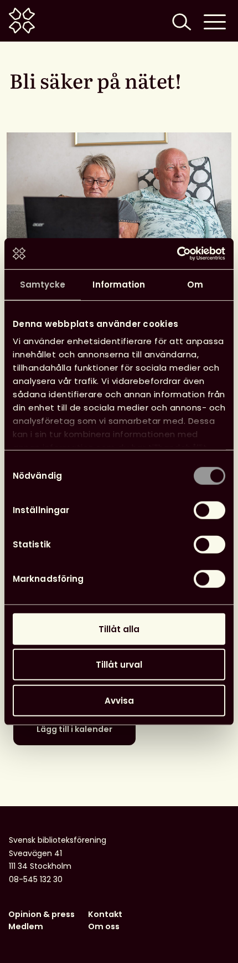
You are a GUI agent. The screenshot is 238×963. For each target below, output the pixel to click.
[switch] (209, 510)
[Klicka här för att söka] (180, 21)
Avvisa (119, 700)
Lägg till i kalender (74, 729)
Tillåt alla (119, 628)
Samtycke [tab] (43, 284)
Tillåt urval (119, 664)
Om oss (104, 926)
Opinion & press (41, 914)
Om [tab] (195, 284)
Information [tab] (118, 284)
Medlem (25, 926)
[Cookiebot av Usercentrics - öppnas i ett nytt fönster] (176, 254)
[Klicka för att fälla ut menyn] (214, 21)
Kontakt (105, 914)
